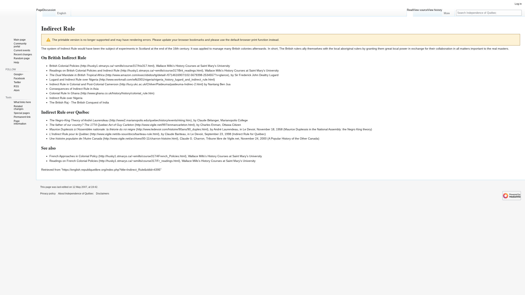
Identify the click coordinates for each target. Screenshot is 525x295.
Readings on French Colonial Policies (73, 160)
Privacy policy (48, 193)
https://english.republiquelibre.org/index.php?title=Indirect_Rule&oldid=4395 (111, 169)
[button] (63, 12)
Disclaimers (102, 193)
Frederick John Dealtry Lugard (258, 75)
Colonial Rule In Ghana (64, 93)
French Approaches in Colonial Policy (73, 156)
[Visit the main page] (18, 16)
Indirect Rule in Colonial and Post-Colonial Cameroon (84, 84)
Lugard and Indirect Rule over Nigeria (73, 79)
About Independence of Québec (76, 193)
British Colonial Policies (64, 65)
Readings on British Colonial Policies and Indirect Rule (84, 70)
